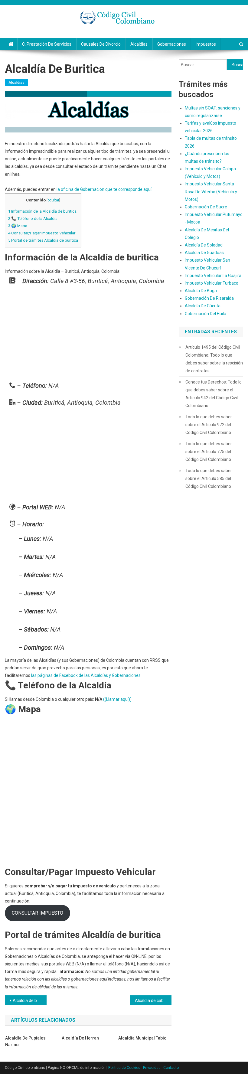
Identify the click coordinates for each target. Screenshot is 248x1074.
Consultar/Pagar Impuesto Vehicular (41, 233)
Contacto (171, 1068)
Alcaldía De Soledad (204, 245)
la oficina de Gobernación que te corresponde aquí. (104, 189)
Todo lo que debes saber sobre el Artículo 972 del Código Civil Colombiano (208, 424)
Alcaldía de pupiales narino (25, 1041)
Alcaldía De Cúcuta (202, 305)
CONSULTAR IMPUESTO (37, 913)
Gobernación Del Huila (205, 313)
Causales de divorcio (101, 44)
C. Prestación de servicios (46, 44)
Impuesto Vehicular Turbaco (211, 283)
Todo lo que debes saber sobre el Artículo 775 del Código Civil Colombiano (208, 451)
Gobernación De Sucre (206, 206)
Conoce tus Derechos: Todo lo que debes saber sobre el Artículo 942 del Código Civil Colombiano (213, 394)
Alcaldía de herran (80, 1038)
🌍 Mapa (17, 226)
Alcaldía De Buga (201, 290)
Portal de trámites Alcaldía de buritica (43, 240)
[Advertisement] (88, 334)
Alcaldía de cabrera (153, 1000)
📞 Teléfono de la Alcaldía (32, 218)
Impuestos (206, 44)
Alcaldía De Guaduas (204, 252)
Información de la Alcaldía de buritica (42, 211)
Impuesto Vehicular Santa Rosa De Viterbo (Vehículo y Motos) (211, 191)
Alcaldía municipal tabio (142, 1038)
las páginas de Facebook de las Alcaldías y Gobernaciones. (86, 675)
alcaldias (139, 44)
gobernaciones (171, 44)
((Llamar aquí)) (117, 699)
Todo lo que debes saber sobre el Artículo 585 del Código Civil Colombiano (208, 478)
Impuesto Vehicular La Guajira (213, 275)
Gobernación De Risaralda (209, 298)
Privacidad (152, 1068)
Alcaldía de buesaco (30, 1000)
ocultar (53, 200)
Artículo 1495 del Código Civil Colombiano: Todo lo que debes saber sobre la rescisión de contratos (214, 359)
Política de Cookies (124, 1068)
